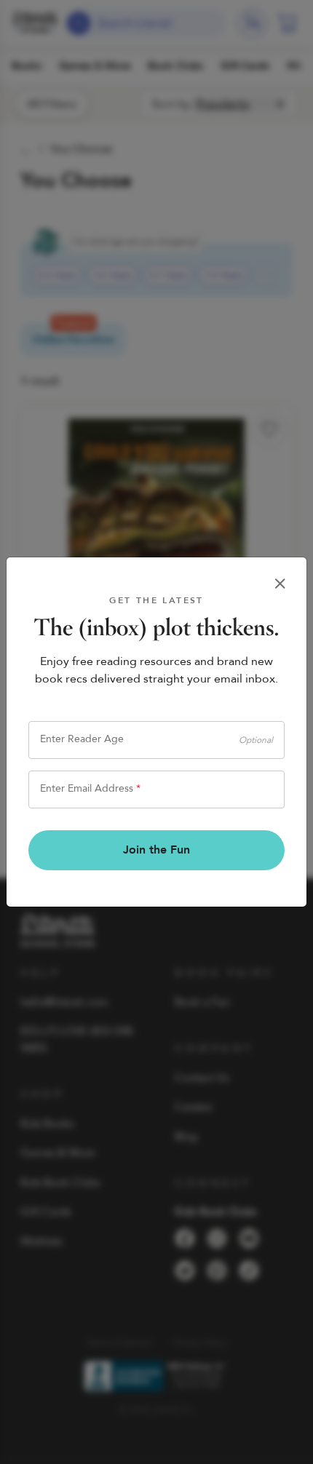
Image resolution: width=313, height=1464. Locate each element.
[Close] (280, 583)
